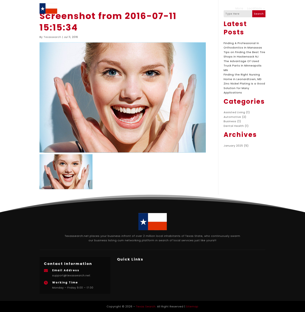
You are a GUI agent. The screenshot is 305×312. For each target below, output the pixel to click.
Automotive (232, 117)
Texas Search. (146, 306)
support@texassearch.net (71, 275)
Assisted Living (234, 112)
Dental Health (234, 126)
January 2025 (233, 145)
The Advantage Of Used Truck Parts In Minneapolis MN (243, 65)
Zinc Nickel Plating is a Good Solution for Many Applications (244, 88)
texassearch (52, 37)
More (239, 8)
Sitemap (192, 306)
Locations (254, 8)
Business (230, 121)
